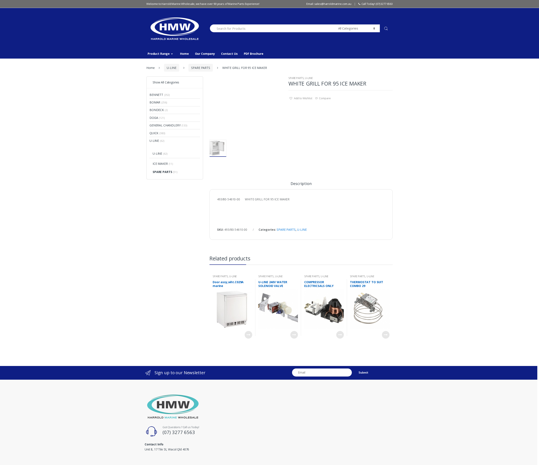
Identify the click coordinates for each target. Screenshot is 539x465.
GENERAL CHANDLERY (165, 125)
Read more (248, 335)
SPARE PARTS (200, 68)
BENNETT (156, 95)
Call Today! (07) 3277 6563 (377, 4)
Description (301, 184)
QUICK (153, 133)
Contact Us (229, 54)
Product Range (159, 54)
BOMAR (154, 102)
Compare (325, 98)
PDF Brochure (253, 54)
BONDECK (156, 110)
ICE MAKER (160, 164)
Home (184, 54)
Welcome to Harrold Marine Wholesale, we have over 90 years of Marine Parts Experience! (202, 4)
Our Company (205, 54)
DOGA (153, 118)
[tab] (301, 185)
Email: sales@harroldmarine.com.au (328, 4)
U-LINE (171, 68)
